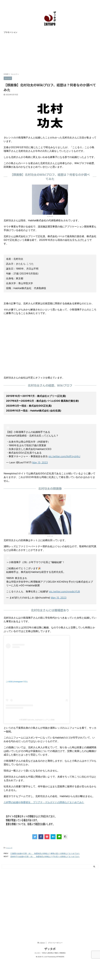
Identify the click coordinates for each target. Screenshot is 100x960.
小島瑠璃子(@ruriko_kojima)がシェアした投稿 (37, 720)
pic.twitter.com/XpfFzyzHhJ (64, 456)
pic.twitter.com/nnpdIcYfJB (64, 591)
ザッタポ (50, 948)
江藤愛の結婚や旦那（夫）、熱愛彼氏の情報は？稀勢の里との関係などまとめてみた (45, 853)
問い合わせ (41, 943)
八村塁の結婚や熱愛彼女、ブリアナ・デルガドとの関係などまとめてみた (44, 802)
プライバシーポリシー (55, 943)
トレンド (9, 848)
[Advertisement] (50, 53)
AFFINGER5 (60, 957)
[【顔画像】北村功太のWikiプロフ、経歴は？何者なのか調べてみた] (53, 836)
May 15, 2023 (40, 462)
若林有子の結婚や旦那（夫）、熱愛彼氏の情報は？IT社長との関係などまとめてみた (45, 856)
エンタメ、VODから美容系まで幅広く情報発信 (50, 953)
